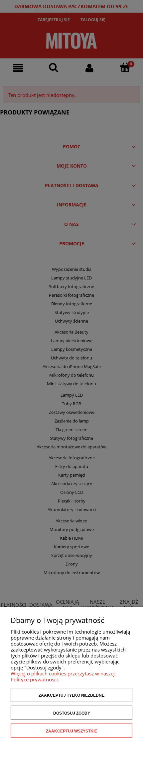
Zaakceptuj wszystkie (71, 731)
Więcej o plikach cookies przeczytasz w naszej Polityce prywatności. (63, 676)
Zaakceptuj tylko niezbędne (71, 695)
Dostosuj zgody (71, 713)
